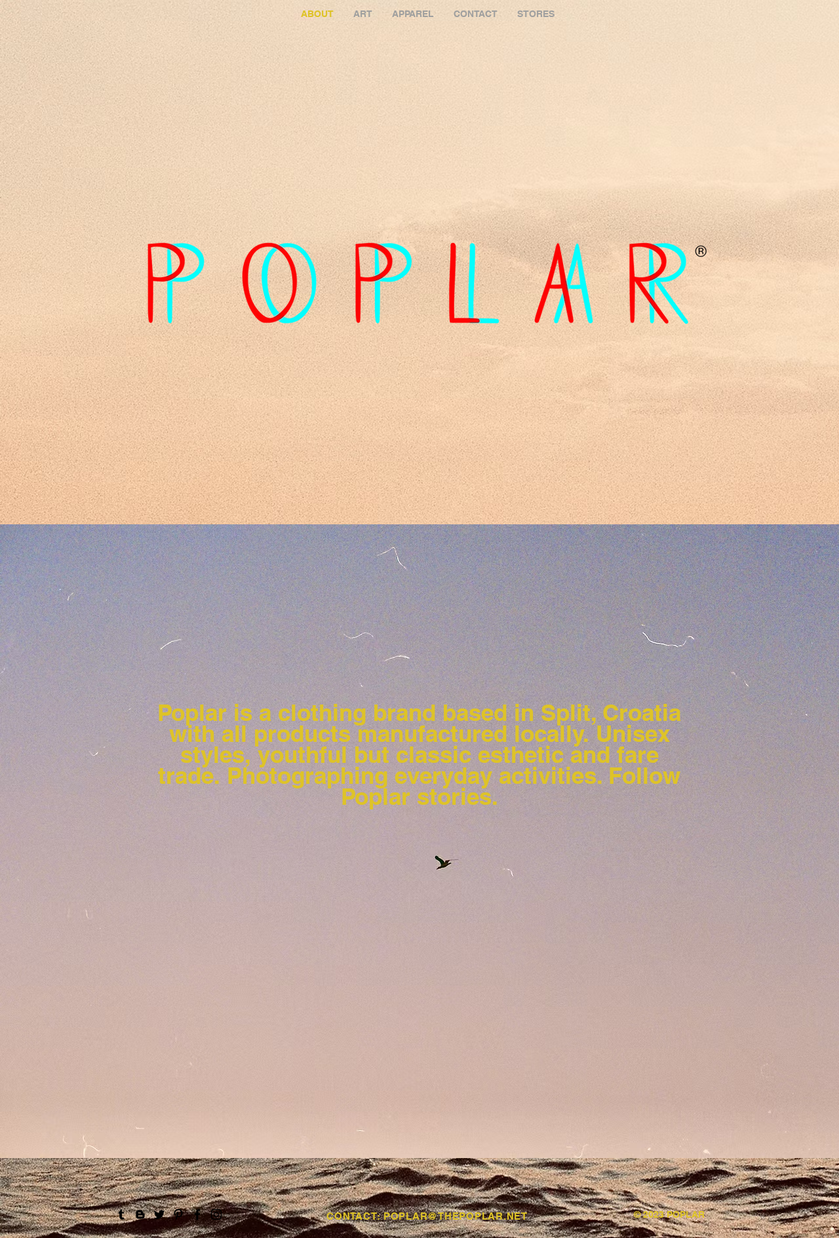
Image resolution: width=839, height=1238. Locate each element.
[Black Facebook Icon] (197, 1214)
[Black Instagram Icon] (216, 1214)
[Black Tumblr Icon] (121, 1214)
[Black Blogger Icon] (140, 1214)
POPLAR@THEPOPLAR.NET (455, 1216)
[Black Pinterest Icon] (178, 1214)
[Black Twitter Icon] (159, 1214)
